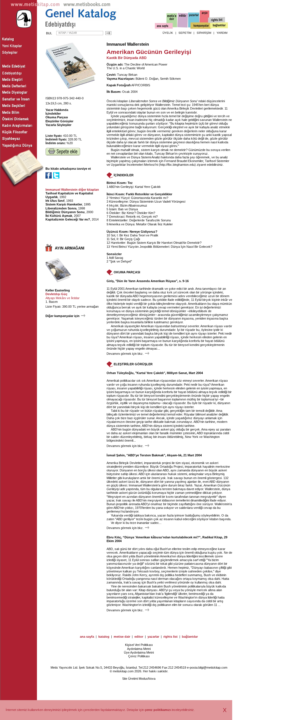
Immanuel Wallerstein (128, 44)
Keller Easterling (57, 290)
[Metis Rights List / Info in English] (216, 20)
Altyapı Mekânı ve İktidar (62, 298)
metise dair (122, 636)
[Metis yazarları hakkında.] (193, 20)
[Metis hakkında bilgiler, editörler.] (172, 20)
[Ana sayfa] (163, 27)
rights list (170, 636)
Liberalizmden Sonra (60, 208)
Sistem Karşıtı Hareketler (63, 204)
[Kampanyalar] (200, 26)
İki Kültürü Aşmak (58, 215)
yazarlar (153, 636)
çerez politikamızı (158, 709)
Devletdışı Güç (56, 294)
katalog (103, 636)
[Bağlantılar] (219, 26)
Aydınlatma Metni (139, 648)
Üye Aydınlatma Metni (139, 652)
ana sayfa (87, 636)
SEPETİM (184, 32)
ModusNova (147, 678)
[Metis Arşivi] (204, 19)
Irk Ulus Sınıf (55, 200)
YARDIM (222, 32)
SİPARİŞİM (204, 32)
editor (138, 636)
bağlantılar (190, 636)
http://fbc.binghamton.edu (177, 164)
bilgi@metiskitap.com (212, 667)
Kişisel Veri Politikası (139, 644)
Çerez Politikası (139, 656)
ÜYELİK (168, 32)
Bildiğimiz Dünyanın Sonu (65, 212)
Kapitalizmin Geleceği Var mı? (67, 219)
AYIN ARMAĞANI (69, 248)
